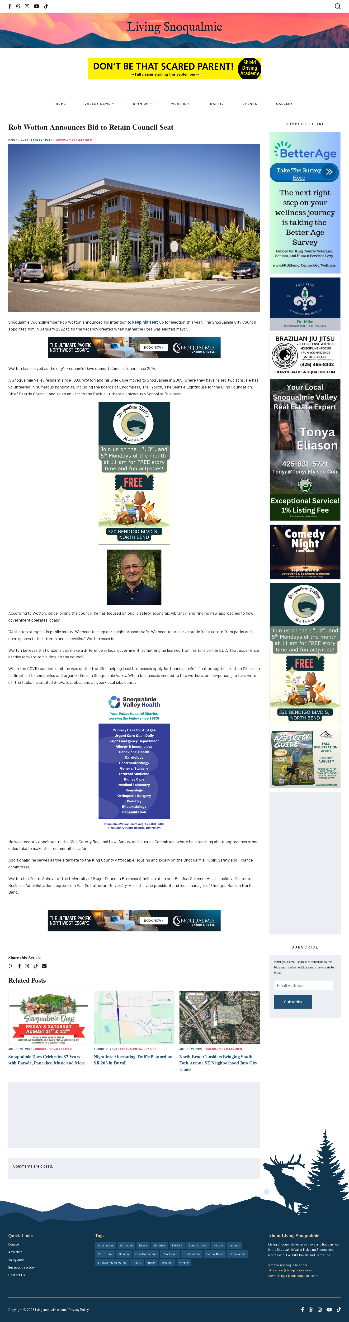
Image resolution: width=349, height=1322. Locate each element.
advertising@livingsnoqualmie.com (293, 1276)
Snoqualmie (237, 1253)
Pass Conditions (145, 1253)
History (218, 1245)
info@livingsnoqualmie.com (287, 1265)
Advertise (15, 1252)
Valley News (98, 103)
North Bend (105, 1253)
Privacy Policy (79, 1310)
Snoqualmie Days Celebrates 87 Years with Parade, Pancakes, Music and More (46, 1059)
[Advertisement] (134, 1115)
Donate (13, 1244)
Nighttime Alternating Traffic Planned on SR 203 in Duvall (133, 1059)
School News (214, 1253)
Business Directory (21, 1267)
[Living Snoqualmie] (174, 28)
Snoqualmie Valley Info (73, 139)
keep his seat (145, 322)
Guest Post (44, 139)
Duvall (143, 1245)
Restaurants (192, 1253)
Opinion (141, 103)
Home (61, 103)
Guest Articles (198, 1245)
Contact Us (16, 1275)
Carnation (126, 1245)
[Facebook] (20, 966)
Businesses (106, 1245)
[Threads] (12, 966)
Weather (180, 103)
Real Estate (170, 1253)
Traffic (216, 103)
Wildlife (184, 1262)
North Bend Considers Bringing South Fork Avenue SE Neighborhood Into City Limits (218, 1062)
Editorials (159, 1245)
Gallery (284, 103)
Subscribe (293, 1001)
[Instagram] (28, 966)
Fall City (177, 1245)
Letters (234, 1245)
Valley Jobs (16, 1260)
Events (250, 103)
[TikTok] (37, 966)
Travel (152, 1262)
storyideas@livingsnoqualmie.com (292, 1270)
